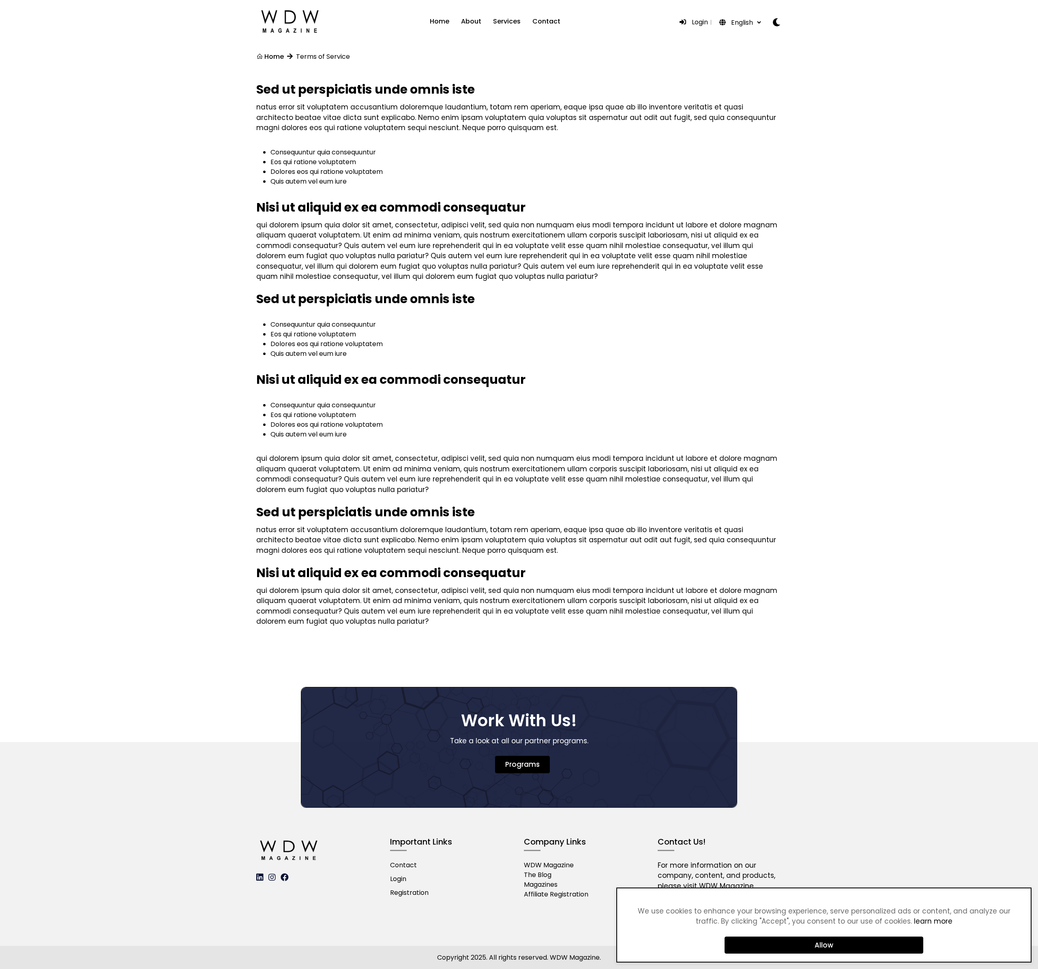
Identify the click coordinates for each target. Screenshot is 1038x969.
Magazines (541, 884)
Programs (522, 764)
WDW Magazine (549, 865)
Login (700, 22)
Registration (409, 892)
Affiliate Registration (556, 894)
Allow (824, 945)
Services (507, 21)
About (471, 21)
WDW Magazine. (727, 886)
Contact (546, 21)
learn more (933, 921)
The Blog (537, 874)
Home (439, 21)
